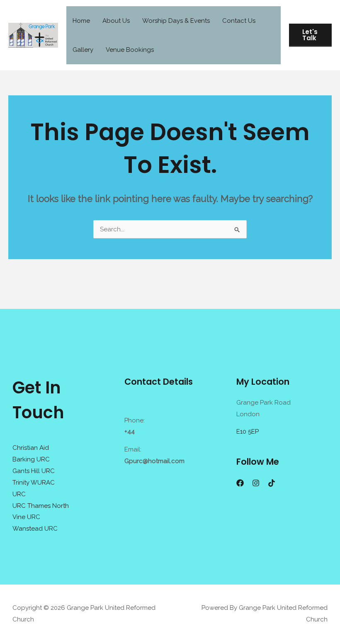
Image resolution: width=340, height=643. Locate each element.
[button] (310, 35)
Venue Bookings (130, 49)
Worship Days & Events (176, 20)
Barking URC (31, 459)
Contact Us (238, 20)
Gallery (83, 49)
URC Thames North (40, 506)
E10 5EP (247, 431)
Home (81, 20)
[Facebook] (240, 483)
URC (19, 494)
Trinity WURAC (33, 482)
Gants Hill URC (33, 471)
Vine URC (26, 517)
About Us (116, 20)
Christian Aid (30, 447)
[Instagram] (256, 483)
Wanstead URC (35, 528)
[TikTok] (271, 483)
